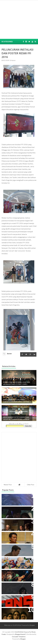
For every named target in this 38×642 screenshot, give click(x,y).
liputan (13, 60)
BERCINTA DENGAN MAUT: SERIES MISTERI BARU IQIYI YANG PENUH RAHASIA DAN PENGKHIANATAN (17, 612)
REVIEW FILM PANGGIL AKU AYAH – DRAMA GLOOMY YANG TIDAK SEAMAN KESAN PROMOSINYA (17, 537)
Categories (8, 41)
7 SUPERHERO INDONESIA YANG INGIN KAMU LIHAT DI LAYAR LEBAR (16, 562)
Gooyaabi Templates (19, 636)
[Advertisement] (19, 19)
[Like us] (23, 41)
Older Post (30, 484)
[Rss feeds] (35, 41)
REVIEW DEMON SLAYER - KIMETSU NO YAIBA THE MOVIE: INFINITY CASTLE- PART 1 (16, 574)
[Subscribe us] (32, 41)
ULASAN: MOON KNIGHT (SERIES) (16, 497)
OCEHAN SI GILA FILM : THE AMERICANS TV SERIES (14, 599)
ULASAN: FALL (8, 585)
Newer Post (8, 484)
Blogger (32, 625)
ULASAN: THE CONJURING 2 (14, 522)
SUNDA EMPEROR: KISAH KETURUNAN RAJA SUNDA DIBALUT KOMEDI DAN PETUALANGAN (14, 512)
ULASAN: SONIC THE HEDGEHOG (16, 547)
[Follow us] (26, 41)
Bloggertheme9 (20, 634)
